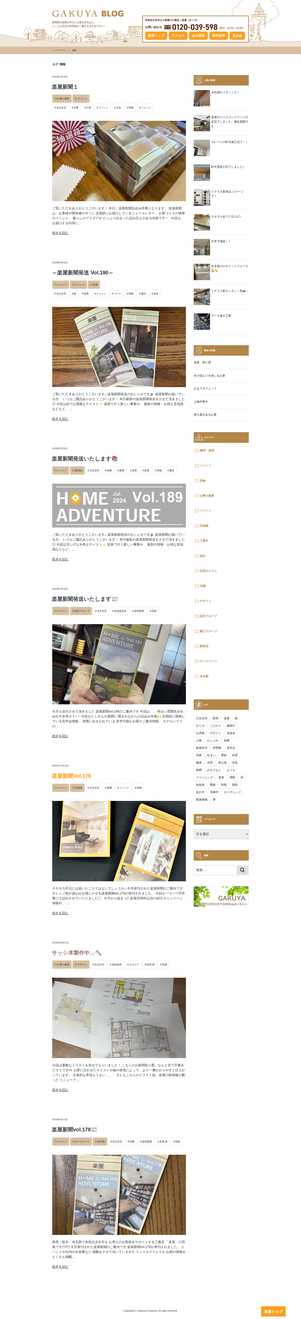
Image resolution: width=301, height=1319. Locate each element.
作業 (76, 107)
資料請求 (218, 35)
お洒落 (200, 733)
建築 (199, 762)
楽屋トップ (156, 35)
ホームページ (82, 1141)
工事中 (204, 540)
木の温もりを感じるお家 (209, 375)
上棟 (199, 740)
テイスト (101, 293)
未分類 (101, 1141)
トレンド (146, 107)
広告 (118, 107)
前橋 (109, 470)
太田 (210, 762)
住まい (211, 755)
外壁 (235, 755)
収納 (203, 480)
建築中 (231, 725)
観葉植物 (201, 799)
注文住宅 (61, 107)
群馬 (86, 293)
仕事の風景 (63, 98)
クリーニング (204, 777)
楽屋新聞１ (65, 87)
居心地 (222, 762)
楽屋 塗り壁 (202, 362)
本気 (235, 762)
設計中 (200, 792)
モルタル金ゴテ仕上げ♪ (226, 216)
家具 (221, 777)
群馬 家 (151, 964)
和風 (224, 784)
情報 (131, 107)
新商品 (78, 470)
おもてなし (214, 770)
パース (117, 293)
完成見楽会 (120, 611)
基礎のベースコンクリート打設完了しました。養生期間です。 (229, 121)
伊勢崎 (217, 747)
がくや (200, 725)
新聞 (121, 470)
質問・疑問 (207, 450)
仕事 (88, 107)
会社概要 (198, 35)
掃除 (232, 777)
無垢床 (200, 784)
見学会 (231, 747)
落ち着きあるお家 (205, 414)
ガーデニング (232, 792)
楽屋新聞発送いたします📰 (85, 599)
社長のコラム (208, 570)
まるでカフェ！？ (205, 388)
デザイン (82, 964)
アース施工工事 (221, 315)
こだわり (215, 725)
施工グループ (208, 631)
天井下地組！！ (221, 241)
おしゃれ (212, 740)
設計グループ (82, 611)
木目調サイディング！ (225, 92)
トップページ (59, 50)
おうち (231, 770)
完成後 (78, 787)
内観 (132, 1141)
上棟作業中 (201, 401)
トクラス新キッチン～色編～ (229, 290)
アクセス (178, 35)
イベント (82, 98)
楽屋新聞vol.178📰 (74, 1129)
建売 (143, 293)
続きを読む (60, 233)
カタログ (134, 964)
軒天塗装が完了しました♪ (227, 166)
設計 (203, 555)
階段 (235, 784)
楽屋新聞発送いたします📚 (85, 459)
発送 (156, 293)
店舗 (95, 284)
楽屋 (134, 470)
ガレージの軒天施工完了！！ (229, 142)
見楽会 (237, 35)
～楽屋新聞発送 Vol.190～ (83, 273)
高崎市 (214, 792)
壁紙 (224, 755)
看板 (213, 784)
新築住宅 (201, 747)
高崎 (199, 755)
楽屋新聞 (139, 611)
